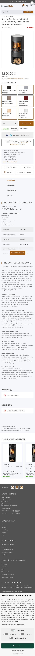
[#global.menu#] (31, 6)
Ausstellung (4, 530)
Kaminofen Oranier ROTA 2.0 (12, 467)
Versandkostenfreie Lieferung (16, 78)
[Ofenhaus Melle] (7, 6)
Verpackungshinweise (7, 577)
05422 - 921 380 (7, 504)
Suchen (28, 12)
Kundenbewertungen (6, 552)
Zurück (3, 16)
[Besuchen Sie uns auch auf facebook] (12, 487)
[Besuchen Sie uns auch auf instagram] (16, 487)
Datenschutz (4, 566)
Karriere (3, 532)
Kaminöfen (10, 16)
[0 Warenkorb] (27, 6)
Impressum (4, 564)
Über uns (3, 527)
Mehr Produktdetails (10, 162)
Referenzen (4, 525)
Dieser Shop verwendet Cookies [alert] (17, 596)
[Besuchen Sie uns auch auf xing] (21, 487)
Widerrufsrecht (5, 572)
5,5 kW (22, 234)
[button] (12, 453)
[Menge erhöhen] (15, 123)
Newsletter (4, 555)
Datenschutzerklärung (8, 624)
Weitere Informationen (19, 143)
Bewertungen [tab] (10, 185)
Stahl (21, 244)
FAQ (2, 535)
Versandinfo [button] (15, 130)
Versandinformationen (7, 547)
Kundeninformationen (7, 549)
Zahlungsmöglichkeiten (7, 544)
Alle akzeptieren (17, 646)
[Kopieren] (11, 27)
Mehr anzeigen (17, 252)
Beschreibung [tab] (11, 180)
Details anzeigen (17, 654)
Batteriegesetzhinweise (7, 574)
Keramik (25, 244)
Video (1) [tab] (9, 196)
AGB (2, 569)
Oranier (6, 464)
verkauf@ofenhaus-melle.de (10, 505)
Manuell (22, 239)
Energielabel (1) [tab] (11, 191)
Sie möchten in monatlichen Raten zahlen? (17, 142)
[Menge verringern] (4, 123)
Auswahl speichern (17, 650)
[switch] (13, 630)
